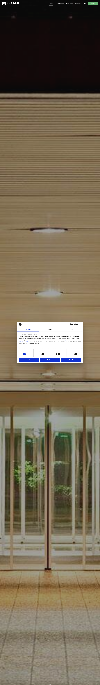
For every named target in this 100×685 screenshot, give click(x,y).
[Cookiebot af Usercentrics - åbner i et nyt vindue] (71, 324)
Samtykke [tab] (28, 329)
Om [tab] (72, 329)
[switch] (42, 354)
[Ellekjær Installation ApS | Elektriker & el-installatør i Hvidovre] (11, 3)
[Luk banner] (80, 324)
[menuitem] (51, 3)
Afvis (29, 359)
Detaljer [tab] (50, 329)
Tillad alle (71, 359)
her (34, 347)
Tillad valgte (50, 359)
